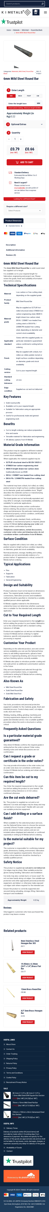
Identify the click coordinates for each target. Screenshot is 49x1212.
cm (38, 96)
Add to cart (26, 162)
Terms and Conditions (14, 1073)
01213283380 (19, 188)
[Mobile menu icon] (45, 12)
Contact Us (10, 1049)
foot (29, 96)
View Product (27, 952)
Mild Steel (22, 71)
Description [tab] (11, 245)
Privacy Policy (11, 1068)
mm (11, 96)
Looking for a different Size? (24, 199)
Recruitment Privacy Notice (16, 1082)
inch (20, 96)
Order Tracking (11, 1054)
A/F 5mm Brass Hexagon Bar (31, 1012)
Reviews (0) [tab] (11, 255)
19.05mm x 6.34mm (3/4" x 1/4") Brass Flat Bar (31, 966)
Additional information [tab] (15, 250)
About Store (10, 1044)
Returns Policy (11, 1063)
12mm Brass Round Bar (31, 989)
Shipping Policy (12, 1059)
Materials (15, 71)
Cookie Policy (11, 1078)
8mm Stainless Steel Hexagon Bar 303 (30, 942)
